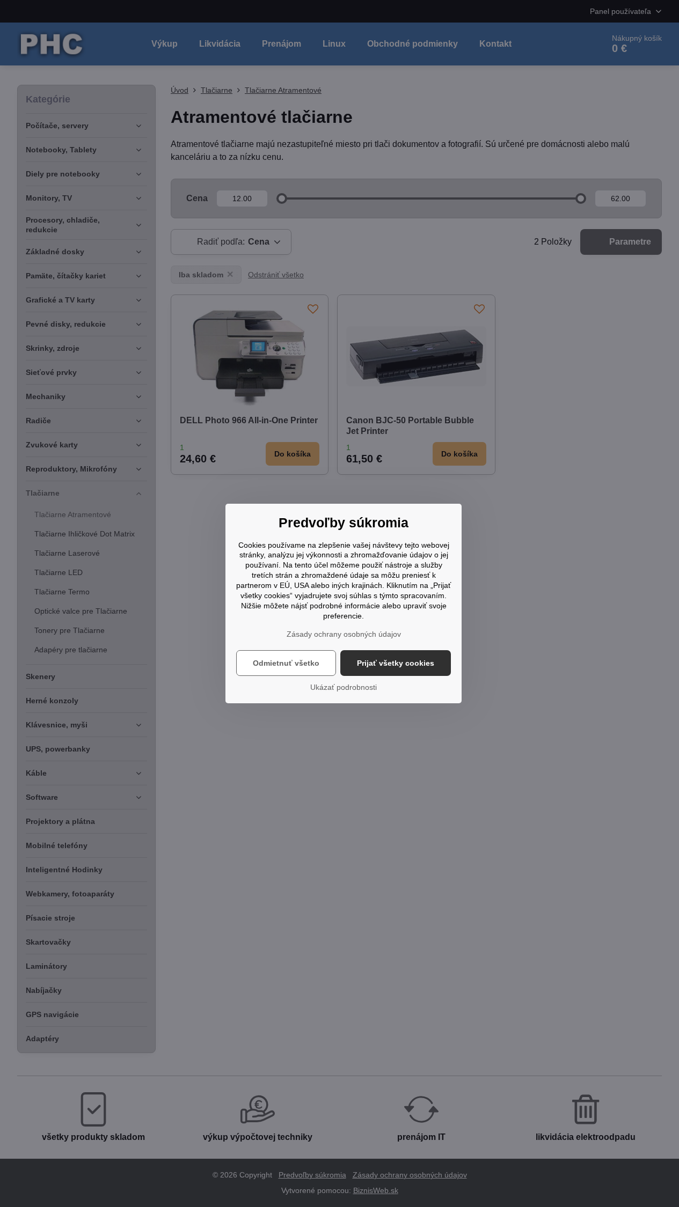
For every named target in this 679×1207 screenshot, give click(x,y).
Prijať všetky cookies (395, 663)
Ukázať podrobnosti (343, 687)
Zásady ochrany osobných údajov (344, 634)
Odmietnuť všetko (286, 663)
